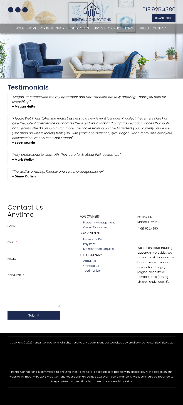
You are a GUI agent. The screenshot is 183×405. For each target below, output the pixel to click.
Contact (160, 28)
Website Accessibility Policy (114, 381)
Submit (33, 315)
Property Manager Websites (104, 342)
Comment (14, 275)
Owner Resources (95, 227)
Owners (114, 28)
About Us (89, 261)
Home (20, 28)
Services (98, 28)
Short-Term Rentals (72, 28)
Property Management (99, 222)
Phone (12, 259)
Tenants (130, 28)
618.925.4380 (158, 9)
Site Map (167, 342)
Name (11, 226)
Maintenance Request (98, 249)
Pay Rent (89, 244)
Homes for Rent (40, 28)
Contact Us (91, 266)
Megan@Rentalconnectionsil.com (73, 381)
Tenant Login (163, 18)
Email (11, 242)
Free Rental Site (149, 342)
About (144, 28)
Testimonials (92, 271)
